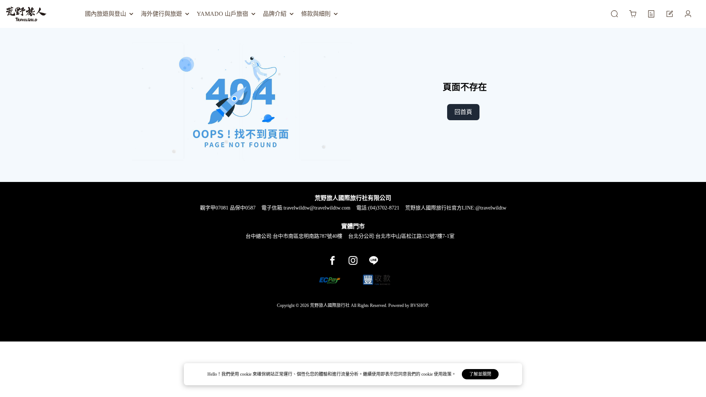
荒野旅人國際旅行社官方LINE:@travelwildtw (455, 208)
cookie (246, 374)
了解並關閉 (480, 374)
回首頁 (463, 112)
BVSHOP (419, 305)
